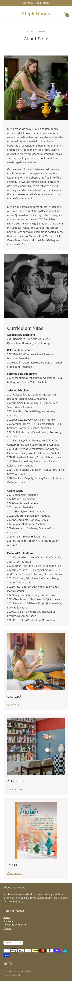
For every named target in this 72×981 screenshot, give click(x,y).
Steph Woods (25, 971)
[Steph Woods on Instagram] (10, 963)
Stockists (8, 921)
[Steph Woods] (36, 14)
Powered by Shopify (12, 975)
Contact (7, 928)
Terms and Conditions (14, 924)
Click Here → (14, 704)
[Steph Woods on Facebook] (5, 963)
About (6, 917)
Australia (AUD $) (12, 942)
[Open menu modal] (5, 14)
